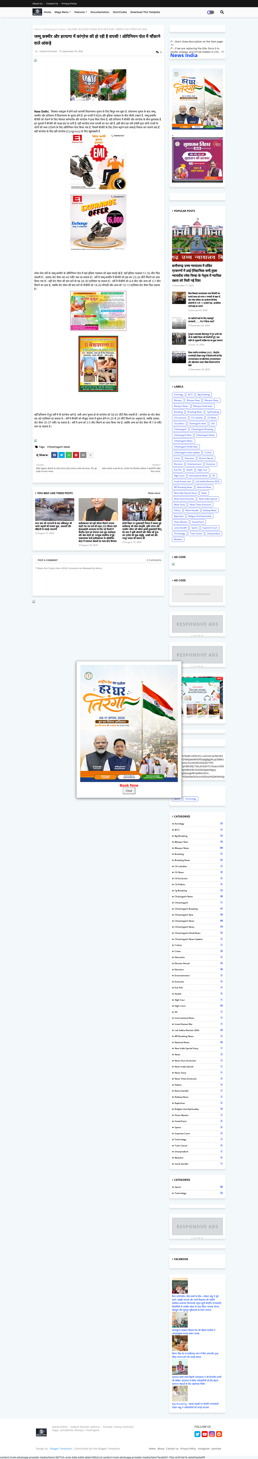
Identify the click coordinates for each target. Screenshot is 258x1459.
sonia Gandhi (180, 527)
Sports (194, 527)
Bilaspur (178, 400)
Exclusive (210, 464)
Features (79, 12)
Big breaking (203, 394)
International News (198, 475)
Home (47, 12)
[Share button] (90, 455)
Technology (179, 533)
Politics (177, 510)
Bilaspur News (211, 400)
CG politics (179, 423)
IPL (213, 475)
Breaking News (194, 411)
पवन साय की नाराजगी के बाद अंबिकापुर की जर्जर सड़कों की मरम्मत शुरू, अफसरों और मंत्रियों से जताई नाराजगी (53, 526)
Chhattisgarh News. (183, 440)
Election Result (206, 458)
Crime (177, 458)
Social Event (198, 521)
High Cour (202, 469)
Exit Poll (177, 469)
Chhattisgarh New (182, 435)
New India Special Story (185, 492)
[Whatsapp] (69, 455)
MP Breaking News (183, 487)
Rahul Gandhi (192, 510)
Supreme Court (210, 527)
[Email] (83, 455)
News (204, 492)
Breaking (178, 411)
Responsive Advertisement (197, 594)
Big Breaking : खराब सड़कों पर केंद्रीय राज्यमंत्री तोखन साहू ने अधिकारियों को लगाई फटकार (195, 1405)
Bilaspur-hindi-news (203, 406)
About (160, 1448)
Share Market (180, 521)
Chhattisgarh (180, 429)
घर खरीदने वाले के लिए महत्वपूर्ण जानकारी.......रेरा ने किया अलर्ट (201, 320)
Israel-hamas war (182, 481)
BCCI (190, 394)
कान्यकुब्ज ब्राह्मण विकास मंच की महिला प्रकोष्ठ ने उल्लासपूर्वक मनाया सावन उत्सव (193, 1331)
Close (129, 790)
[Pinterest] (76, 455)
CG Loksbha (197, 417)
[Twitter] (61, 455)
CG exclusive (180, 417)
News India (184, 55)
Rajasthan (179, 516)
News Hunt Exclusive (184, 498)
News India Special (208, 498)
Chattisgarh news (197, 423)
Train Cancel (196, 533)
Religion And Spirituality (199, 516)
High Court (179, 475)
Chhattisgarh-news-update (187, 452)
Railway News (210, 510)
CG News (211, 417)
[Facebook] (54, 455)
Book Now (129, 785)
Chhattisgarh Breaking (202, 429)
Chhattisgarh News (54, 29)
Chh (213, 423)
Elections (178, 464)
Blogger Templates (61, 1448)
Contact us (52, 3)
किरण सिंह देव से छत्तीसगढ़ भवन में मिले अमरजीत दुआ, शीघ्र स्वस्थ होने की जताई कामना (195, 1355)
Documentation (100, 12)
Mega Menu (62, 12)
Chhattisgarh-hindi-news (186, 446)
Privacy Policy (69, 3)
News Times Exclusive (200, 504)
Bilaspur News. (181, 406)
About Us (37, 3)
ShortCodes (120, 12)
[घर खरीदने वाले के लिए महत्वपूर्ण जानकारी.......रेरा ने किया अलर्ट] (179, 323)
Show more (154, 493)
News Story (179, 504)
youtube (216, 1448)
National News (204, 487)
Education (189, 458)
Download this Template (145, 12)
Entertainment (194, 464)
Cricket (208, 452)
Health (189, 469)
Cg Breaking (213, 411)
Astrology (178, 394)
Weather (178, 539)
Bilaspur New (193, 400)
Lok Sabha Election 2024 (207, 481)
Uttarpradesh (213, 533)
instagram (204, 1448)
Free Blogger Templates (106, 1448)
